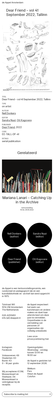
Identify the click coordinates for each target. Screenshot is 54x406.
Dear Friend (8, 127)
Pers (29, 371)
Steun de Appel (35, 373)
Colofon (31, 376)
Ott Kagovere (24, 120)
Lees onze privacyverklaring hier (38, 338)
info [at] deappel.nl (11, 317)
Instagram (7, 347)
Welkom (31, 368)
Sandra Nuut (9, 120)
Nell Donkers (9, 113)
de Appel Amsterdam (12, 2)
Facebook (7, 349)
